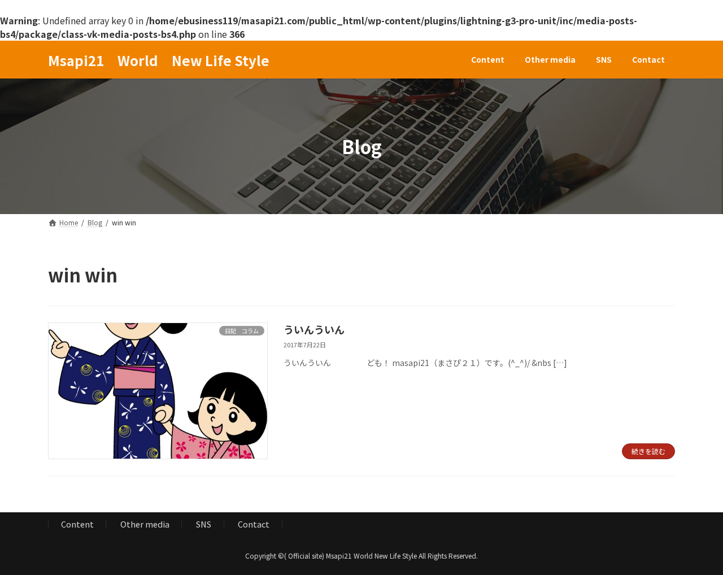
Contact (253, 524)
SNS (203, 524)
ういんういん (314, 329)
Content (77, 524)
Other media (144, 524)
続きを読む (648, 451)
